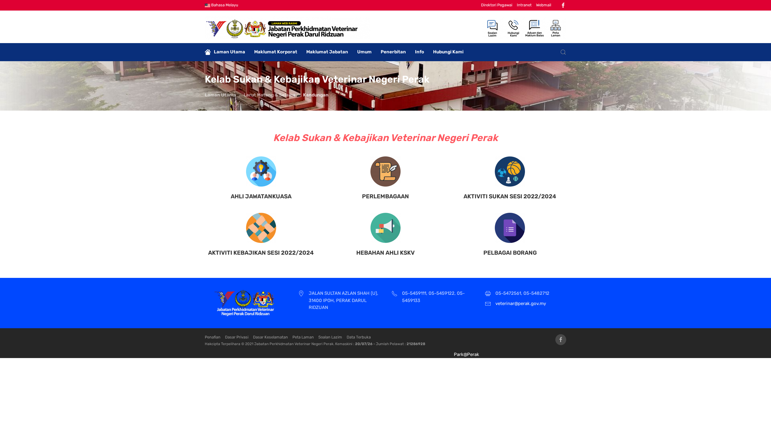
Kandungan (316, 95)
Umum (364, 52)
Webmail (543, 5)
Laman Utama (229, 52)
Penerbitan (393, 52)
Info (419, 52)
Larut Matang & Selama (269, 95)
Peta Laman (303, 337)
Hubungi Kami (448, 52)
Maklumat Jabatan (327, 52)
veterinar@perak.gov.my (520, 303)
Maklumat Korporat (275, 52)
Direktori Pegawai (496, 5)
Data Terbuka (359, 337)
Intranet (524, 5)
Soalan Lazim (330, 337)
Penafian (212, 337)
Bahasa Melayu (224, 5)
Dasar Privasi (236, 337)
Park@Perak (466, 354)
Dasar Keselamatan (270, 337)
